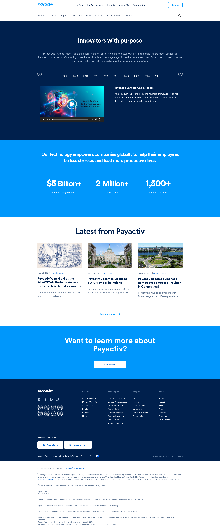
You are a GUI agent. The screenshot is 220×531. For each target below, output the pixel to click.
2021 (157, 76)
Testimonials (138, 416)
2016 (106, 76)
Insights (111, 4)
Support (85, 412)
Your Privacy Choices (88, 456)
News (161, 405)
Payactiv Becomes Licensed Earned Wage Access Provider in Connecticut (159, 282)
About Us (124, 4)
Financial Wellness (116, 405)
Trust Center (164, 419)
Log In (85, 409)
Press (88, 15)
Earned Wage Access (117, 402)
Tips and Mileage (115, 412)
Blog (135, 398)
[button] (179, 16)
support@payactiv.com (75, 468)
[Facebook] (51, 399)
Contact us (163, 416)
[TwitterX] (45, 399)
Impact (64, 15)
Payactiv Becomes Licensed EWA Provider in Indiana (107, 281)
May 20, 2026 (43, 273)
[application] (72, 104)
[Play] (43, 119)
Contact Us (139, 4)
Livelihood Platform (116, 398)
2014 (85, 76)
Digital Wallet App (90, 402)
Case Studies (139, 405)
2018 (126, 76)
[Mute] (96, 119)
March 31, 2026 (94, 273)
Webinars (137, 409)
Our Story (77, 15)
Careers (99, 15)
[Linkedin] (39, 399)
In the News (113, 15)
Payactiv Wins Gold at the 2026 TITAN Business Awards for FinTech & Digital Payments (59, 282)
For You (79, 4)
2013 (75, 76)
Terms (47, 456)
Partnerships (113, 419)
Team (54, 15)
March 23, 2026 (145, 273)
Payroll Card (113, 409)
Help (84, 416)
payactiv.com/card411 (45, 479)
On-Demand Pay (89, 398)
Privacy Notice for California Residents (65, 456)
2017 (116, 76)
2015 (95, 76)
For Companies (95, 4)
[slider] (70, 119)
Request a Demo (115, 423)
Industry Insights (140, 412)
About (161, 398)
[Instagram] (57, 399)
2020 (147, 76)
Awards (128, 15)
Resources (138, 402)
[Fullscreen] (100, 119)
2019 (136, 76)
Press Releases (57, 273)
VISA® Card (87, 405)
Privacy (39, 456)
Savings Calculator (116, 416)
